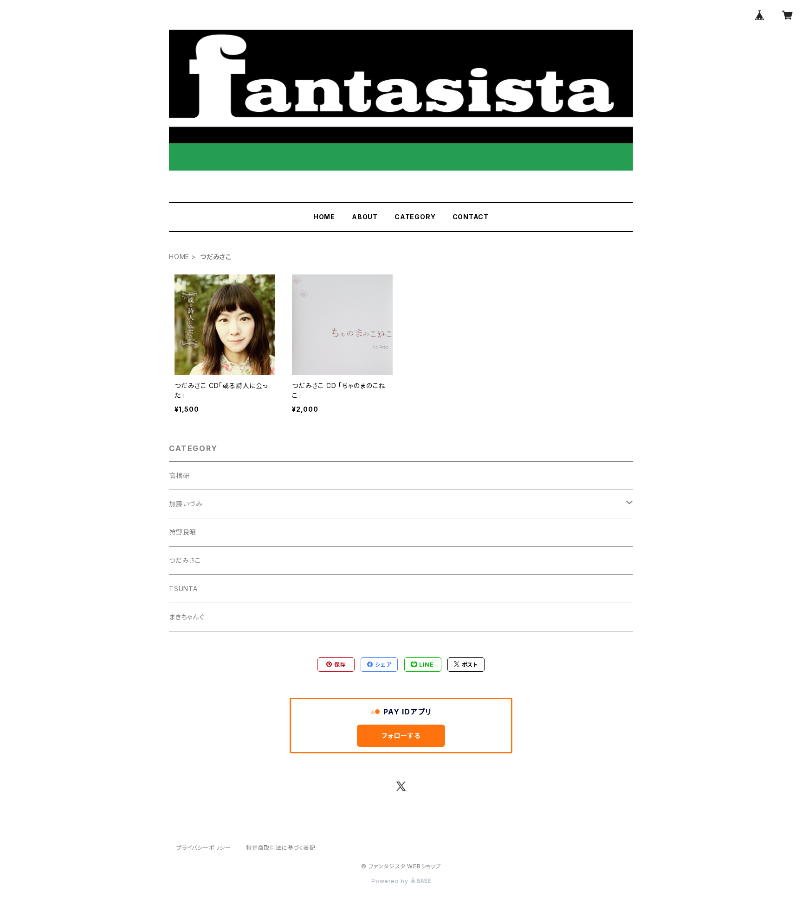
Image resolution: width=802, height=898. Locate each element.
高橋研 (179, 475)
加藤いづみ (186, 504)
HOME (324, 217)
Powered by (390, 881)
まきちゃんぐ (187, 617)
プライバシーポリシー (203, 847)
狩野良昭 (182, 532)
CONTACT (471, 217)
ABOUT (365, 217)
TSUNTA (183, 588)
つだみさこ (185, 560)
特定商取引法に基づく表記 (281, 847)
